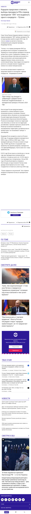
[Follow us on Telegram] (16, 499)
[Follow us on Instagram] (12, 499)
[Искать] (24, 512)
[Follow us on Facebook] (2, 499)
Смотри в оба (8, 436)
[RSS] (19, 499)
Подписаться (15, 215)
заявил (8, 41)
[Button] (10, 27)
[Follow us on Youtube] (9, 499)
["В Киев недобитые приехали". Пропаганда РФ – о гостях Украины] (15, 454)
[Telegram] (15, 512)
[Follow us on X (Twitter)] (5, 499)
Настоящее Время (5, 20)
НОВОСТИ (6, 398)
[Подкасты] (23, 499)
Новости (3, 6)
